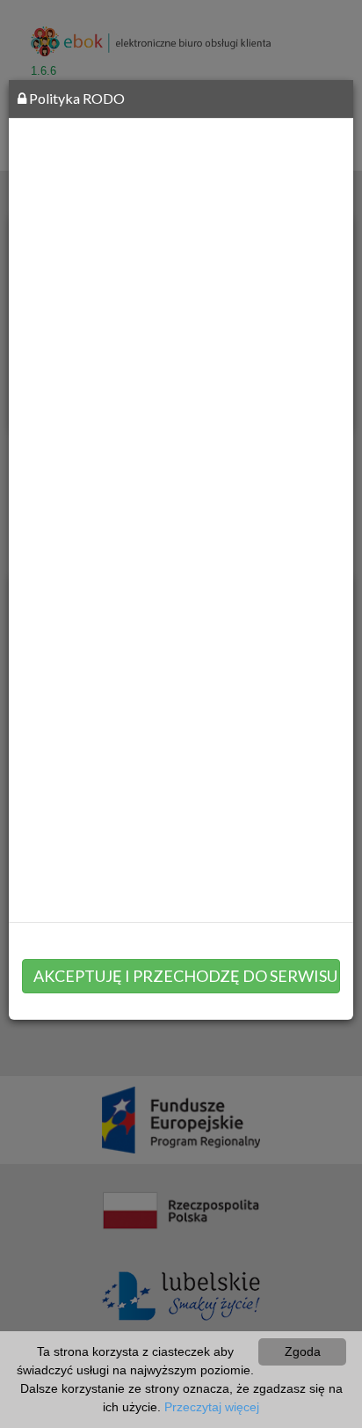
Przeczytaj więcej (211, 1407)
